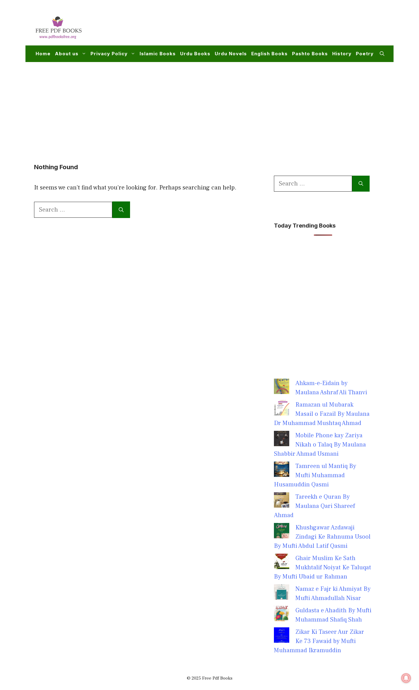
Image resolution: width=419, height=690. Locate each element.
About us (67, 54)
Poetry (365, 54)
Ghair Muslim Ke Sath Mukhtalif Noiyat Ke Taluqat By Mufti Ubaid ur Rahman (322, 567)
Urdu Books (195, 54)
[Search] (121, 209)
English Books (269, 54)
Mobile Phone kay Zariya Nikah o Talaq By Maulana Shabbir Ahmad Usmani (320, 444)
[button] (382, 53)
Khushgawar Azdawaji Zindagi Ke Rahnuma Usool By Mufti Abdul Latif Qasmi (322, 537)
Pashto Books (310, 54)
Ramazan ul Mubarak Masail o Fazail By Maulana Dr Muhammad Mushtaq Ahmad (322, 414)
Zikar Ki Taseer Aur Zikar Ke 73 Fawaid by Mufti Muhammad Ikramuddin (319, 641)
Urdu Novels (231, 54)
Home (43, 54)
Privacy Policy (109, 54)
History (342, 54)
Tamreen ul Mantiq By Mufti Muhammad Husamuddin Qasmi (315, 475)
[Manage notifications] (406, 678)
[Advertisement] (272, 26)
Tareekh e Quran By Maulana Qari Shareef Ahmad (314, 506)
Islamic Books (158, 54)
